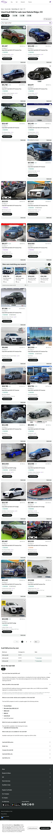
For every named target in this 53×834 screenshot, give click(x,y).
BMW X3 (6, 713)
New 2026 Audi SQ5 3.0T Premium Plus (32, 279)
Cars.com (9, 827)
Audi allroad (7, 715)
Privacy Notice (4, 813)
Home (2, 9)
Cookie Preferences (5, 820)
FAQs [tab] (3, 669)
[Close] (51, 822)
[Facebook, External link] (25, 804)
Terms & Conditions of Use (6, 811)
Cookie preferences (32, 828)
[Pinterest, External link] (33, 804)
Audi (21, 9)
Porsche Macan (8, 705)
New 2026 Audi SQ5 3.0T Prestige (7, 279)
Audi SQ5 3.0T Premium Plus (11, 727)
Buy (11, 2)
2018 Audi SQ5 (5, 661)
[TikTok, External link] (23, 804)
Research (23, 2)
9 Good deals (39, 661)
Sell (16, 2)
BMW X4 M (6, 710)
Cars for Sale (7, 9)
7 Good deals (39, 658)
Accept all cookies (45, 828)
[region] (26, 827)
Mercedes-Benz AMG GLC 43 (11, 708)
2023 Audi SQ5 (5, 658)
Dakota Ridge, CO (15, 9)
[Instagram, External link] (30, 804)
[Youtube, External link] (28, 804)
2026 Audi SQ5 (5, 655)
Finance (30, 2)
